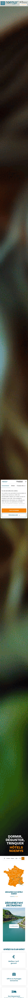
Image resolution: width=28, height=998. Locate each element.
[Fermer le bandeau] (25, 481)
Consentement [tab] (5, 485)
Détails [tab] (13, 485)
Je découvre (14, 926)
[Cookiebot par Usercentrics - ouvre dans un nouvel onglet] (17, 482)
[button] (3, 3)
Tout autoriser (14, 510)
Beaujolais (14, 922)
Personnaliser (13, 515)
